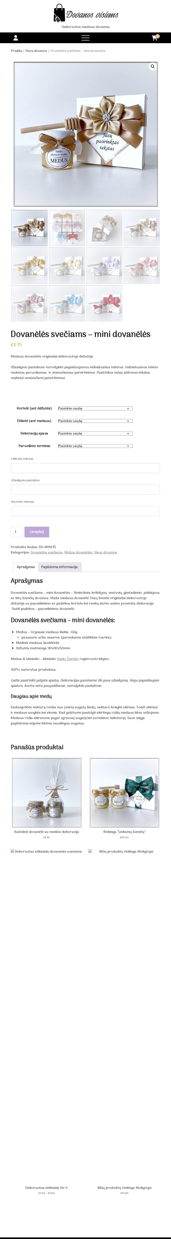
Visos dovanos (36, 51)
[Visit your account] (15, 38)
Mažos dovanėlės (78, 553)
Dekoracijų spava (34, 433)
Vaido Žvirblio (68, 659)
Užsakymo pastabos (25, 480)
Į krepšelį (37, 532)
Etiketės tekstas (22, 459)
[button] (153, 66)
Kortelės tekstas (22, 502)
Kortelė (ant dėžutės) (34, 408)
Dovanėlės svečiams (47, 553)
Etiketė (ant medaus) (34, 421)
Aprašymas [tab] (26, 567)
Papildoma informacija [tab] (59, 567)
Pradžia (16, 51)
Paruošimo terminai (34, 446)
